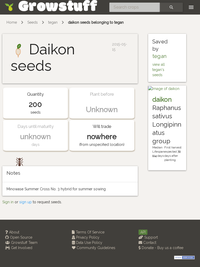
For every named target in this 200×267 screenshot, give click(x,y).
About (13, 232)
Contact (149, 242)
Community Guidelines (95, 248)
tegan (53, 22)
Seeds (32, 22)
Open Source (20, 237)
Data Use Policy (88, 242)
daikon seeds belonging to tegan (96, 22)
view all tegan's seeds (158, 69)
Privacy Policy (87, 237)
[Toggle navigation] (191, 7)
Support (150, 237)
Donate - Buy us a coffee (162, 248)
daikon (162, 99)
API (143, 232)
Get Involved (21, 248)
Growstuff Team (24, 242)
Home (12, 22)
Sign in (8, 202)
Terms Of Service (89, 232)
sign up (25, 202)
